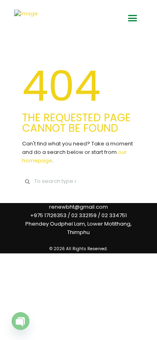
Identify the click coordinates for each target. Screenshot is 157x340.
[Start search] (27, 181)
